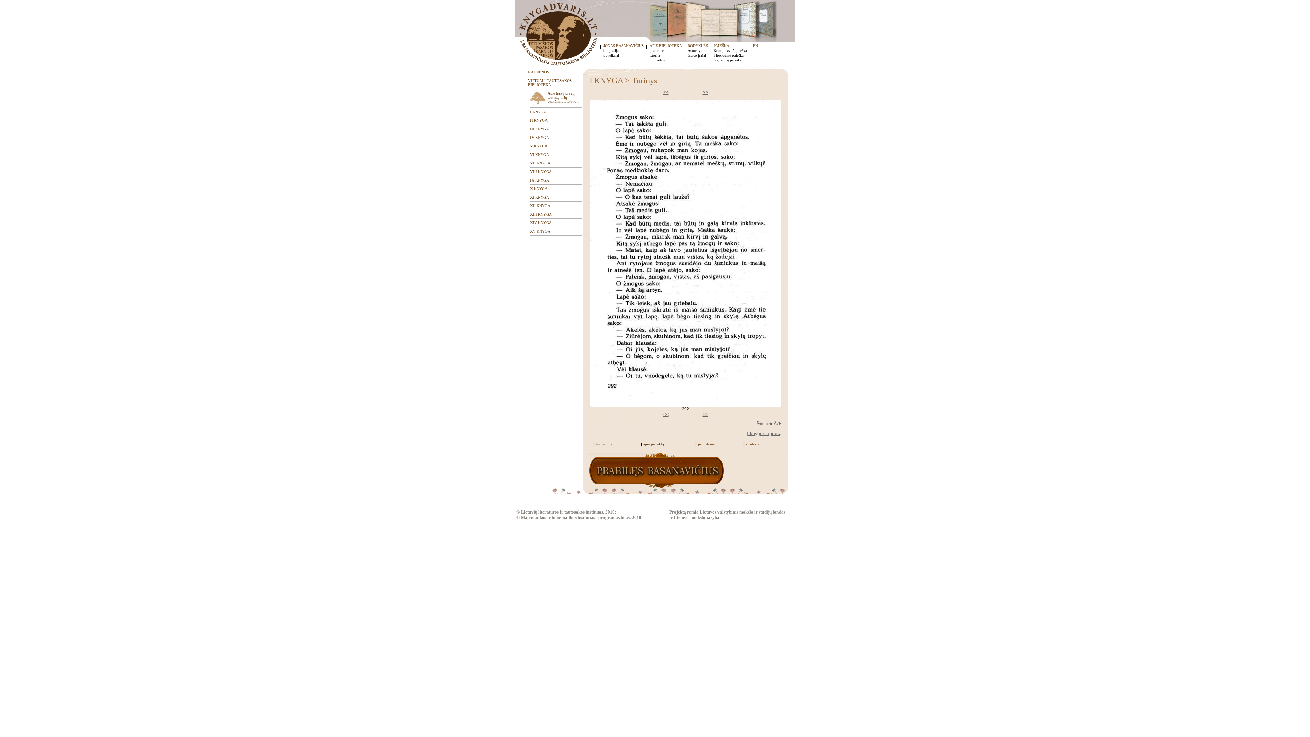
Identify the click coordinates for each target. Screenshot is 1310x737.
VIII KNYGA (541, 172)
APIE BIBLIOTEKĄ (666, 46)
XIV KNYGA (541, 223)
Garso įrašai (697, 55)
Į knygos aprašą (764, 433)
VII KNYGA (540, 163)
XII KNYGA (540, 206)
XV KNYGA (540, 231)
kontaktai (753, 444)
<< (666, 92)
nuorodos (657, 60)
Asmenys (695, 50)
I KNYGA (538, 112)
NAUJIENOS (538, 72)
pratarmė (657, 50)
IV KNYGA (539, 137)
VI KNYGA (539, 155)
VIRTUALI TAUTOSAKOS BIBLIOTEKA (550, 82)
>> (705, 92)
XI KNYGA (539, 197)
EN (755, 46)
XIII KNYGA (541, 214)
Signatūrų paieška (728, 60)
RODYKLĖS (698, 46)
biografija (611, 50)
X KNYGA (539, 189)
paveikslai (611, 55)
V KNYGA (539, 146)
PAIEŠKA (721, 46)
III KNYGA (539, 129)
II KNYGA (539, 120)
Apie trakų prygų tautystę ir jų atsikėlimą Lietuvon (563, 97)
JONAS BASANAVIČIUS (623, 46)
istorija (655, 55)
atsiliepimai (604, 444)
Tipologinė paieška (729, 55)
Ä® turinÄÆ (769, 424)
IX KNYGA (539, 180)
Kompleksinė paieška (730, 50)
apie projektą (653, 444)
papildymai (707, 444)
